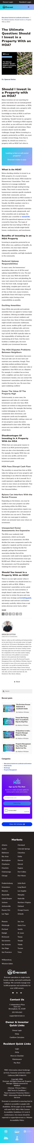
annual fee (26, 217)
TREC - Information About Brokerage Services (17, 1096)
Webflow (17, 1085)
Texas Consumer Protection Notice (16, 1093)
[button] (28, 7)
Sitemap (11, 1088)
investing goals (25, 598)
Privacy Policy (20, 1088)
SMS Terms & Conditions (17, 1090)
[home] (8, 7)
